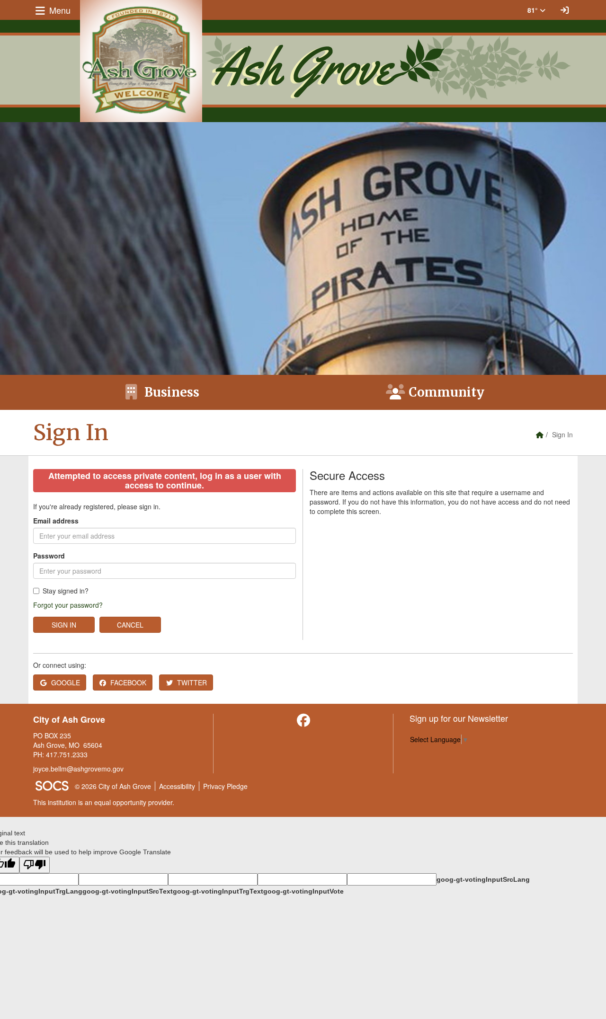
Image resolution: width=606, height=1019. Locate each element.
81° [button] (533, 10)
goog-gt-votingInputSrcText (127, 891)
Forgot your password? (68, 605)
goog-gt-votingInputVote (303, 891)
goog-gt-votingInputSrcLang (483, 879)
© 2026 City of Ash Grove (113, 786)
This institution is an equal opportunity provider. (103, 802)
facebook (128, 682)
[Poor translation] (34, 865)
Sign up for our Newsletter (459, 718)
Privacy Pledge (225, 786)
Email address (56, 520)
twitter (192, 682)
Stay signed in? (66, 590)
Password (49, 555)
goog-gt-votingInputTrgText (218, 891)
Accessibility (177, 786)
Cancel (130, 624)
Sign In (64, 624)
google (65, 682)
